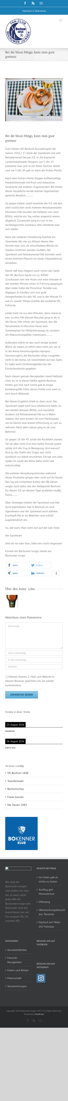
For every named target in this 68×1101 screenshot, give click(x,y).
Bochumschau (15, 789)
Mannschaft (14, 978)
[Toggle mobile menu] (61, 20)
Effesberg (44, 902)
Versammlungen (17, 986)
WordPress (39, 1014)
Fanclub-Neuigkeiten (14, 960)
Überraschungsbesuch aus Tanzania (50, 912)
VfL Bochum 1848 (17, 773)
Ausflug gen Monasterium (46, 892)
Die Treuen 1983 (17, 805)
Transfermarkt (15, 781)
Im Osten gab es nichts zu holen (48, 879)
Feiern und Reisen (18, 970)
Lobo (31, 589)
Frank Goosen (15, 797)
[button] (17, 565)
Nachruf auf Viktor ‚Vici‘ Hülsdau (49, 924)
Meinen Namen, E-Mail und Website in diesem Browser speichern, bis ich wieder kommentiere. (29, 681)
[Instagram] (41, 978)
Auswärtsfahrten (17, 950)
